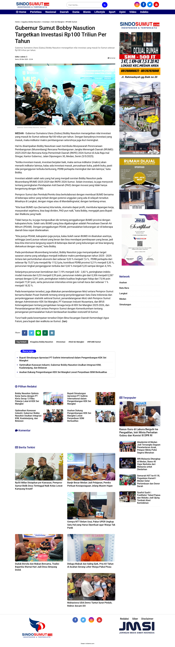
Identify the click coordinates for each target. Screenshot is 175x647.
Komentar (112, 58)
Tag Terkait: (21, 342)
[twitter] (150, 4)
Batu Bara (124, 288)
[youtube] (156, 4)
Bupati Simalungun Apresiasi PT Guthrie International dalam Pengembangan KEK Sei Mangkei (79, 398)
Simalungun (125, 304)
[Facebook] (24, 333)
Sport (112, 12)
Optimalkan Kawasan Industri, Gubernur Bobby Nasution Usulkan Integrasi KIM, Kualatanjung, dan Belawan (28, 415)
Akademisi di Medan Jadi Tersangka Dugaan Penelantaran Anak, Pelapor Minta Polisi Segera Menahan (148, 447)
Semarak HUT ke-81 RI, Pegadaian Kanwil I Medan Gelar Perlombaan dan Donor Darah (148, 481)
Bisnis (87, 12)
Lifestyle (99, 12)
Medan (122, 299)
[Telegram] (52, 333)
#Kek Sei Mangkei (76, 342)
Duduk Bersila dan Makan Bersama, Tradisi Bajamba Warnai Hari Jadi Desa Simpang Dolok (37, 566)
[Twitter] (31, 333)
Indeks (144, 12)
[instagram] (137, 4)
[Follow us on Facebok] (75, 620)
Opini (122, 12)
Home (22, 12)
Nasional (50, 12)
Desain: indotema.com (87, 643)
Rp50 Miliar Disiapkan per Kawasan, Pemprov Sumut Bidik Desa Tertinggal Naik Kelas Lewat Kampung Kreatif (38, 485)
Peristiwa (36, 12)
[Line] (38, 333)
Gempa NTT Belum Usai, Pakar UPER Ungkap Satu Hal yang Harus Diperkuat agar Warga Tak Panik (91, 524)
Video (132, 12)
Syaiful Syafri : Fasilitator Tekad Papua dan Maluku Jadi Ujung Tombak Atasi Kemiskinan (148, 497)
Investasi (45, 22)
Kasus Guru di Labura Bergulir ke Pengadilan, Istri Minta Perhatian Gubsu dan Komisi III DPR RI (138, 432)
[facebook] (143, 4)
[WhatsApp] (45, 333)
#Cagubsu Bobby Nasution (41, 342)
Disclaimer (147, 618)
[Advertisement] (139, 350)
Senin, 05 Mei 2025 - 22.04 (24, 59)
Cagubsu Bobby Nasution (31, 22)
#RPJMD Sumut (94, 342)
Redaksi (124, 618)
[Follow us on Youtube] (99, 620)
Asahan (123, 282)
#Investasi (60, 342)
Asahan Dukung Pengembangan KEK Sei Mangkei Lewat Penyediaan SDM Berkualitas (63, 372)
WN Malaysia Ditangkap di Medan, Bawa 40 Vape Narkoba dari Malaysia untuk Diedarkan (148, 464)
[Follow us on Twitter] (83, 620)
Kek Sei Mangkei (57, 22)
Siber (135, 618)
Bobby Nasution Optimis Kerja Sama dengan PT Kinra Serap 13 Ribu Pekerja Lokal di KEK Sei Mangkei (27, 398)
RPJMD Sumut (71, 22)
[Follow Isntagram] (91, 620)
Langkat (123, 293)
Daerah (64, 12)
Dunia (75, 12)
